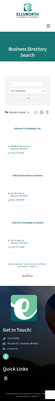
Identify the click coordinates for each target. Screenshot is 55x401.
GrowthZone (34, 396)
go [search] (29, 98)
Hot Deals (42, 264)
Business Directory (15, 264)
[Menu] (48, 26)
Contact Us (33, 267)
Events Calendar (30, 264)
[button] (6, 112)
